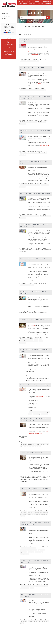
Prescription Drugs (38, 552)
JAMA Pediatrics (40, 83)
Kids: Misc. (30, 479)
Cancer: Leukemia (38, 512)
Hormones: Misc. (44, 514)
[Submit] (48, 17)
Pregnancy (28, 60)
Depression (37, 215)
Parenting (40, 479)
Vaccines (32, 587)
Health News (26, 20)
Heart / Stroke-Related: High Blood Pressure (28, 550)
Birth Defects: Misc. (42, 121)
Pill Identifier (41, 6)
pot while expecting (39, 396)
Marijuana (27, 90)
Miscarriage (22, 516)
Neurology (30, 121)
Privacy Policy (8, 38)
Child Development (23, 121)
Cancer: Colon (23, 284)
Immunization (23, 586)
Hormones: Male (37, 514)
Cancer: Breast (24, 512)
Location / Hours (48, 6)
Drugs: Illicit (36, 312)
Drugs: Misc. (22, 60)
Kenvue (30, 51)
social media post (34, 54)
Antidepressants (32, 378)
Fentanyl (38, 185)
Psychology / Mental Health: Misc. (26, 152)
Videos (34, 20)
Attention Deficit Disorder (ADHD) (26, 338)
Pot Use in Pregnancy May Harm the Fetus (32, 452)
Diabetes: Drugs (33, 548)
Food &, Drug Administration (45, 215)
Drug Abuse (30, 312)
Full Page (44, 59)
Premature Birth (44, 414)
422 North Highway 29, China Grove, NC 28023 (29, 1)
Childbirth (30, 414)
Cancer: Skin (30, 514)
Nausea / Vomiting (36, 414)
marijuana (33, 325)
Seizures (29, 380)
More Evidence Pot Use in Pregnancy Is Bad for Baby (34, 385)
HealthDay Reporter (32, 369)
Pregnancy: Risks (34, 90)
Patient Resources (6, 16)
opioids (41, 297)
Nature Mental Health (44, 145)
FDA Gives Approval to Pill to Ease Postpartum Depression (35, 193)
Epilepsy (35, 121)
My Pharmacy (5, 11)
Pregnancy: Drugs (35, 60)
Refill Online (5, 13)
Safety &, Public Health (24, 554)
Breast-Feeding (24, 444)
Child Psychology (23, 479)
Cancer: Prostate (23, 514)
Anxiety (40, 338)
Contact (4, 18)
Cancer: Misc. (45, 512)
